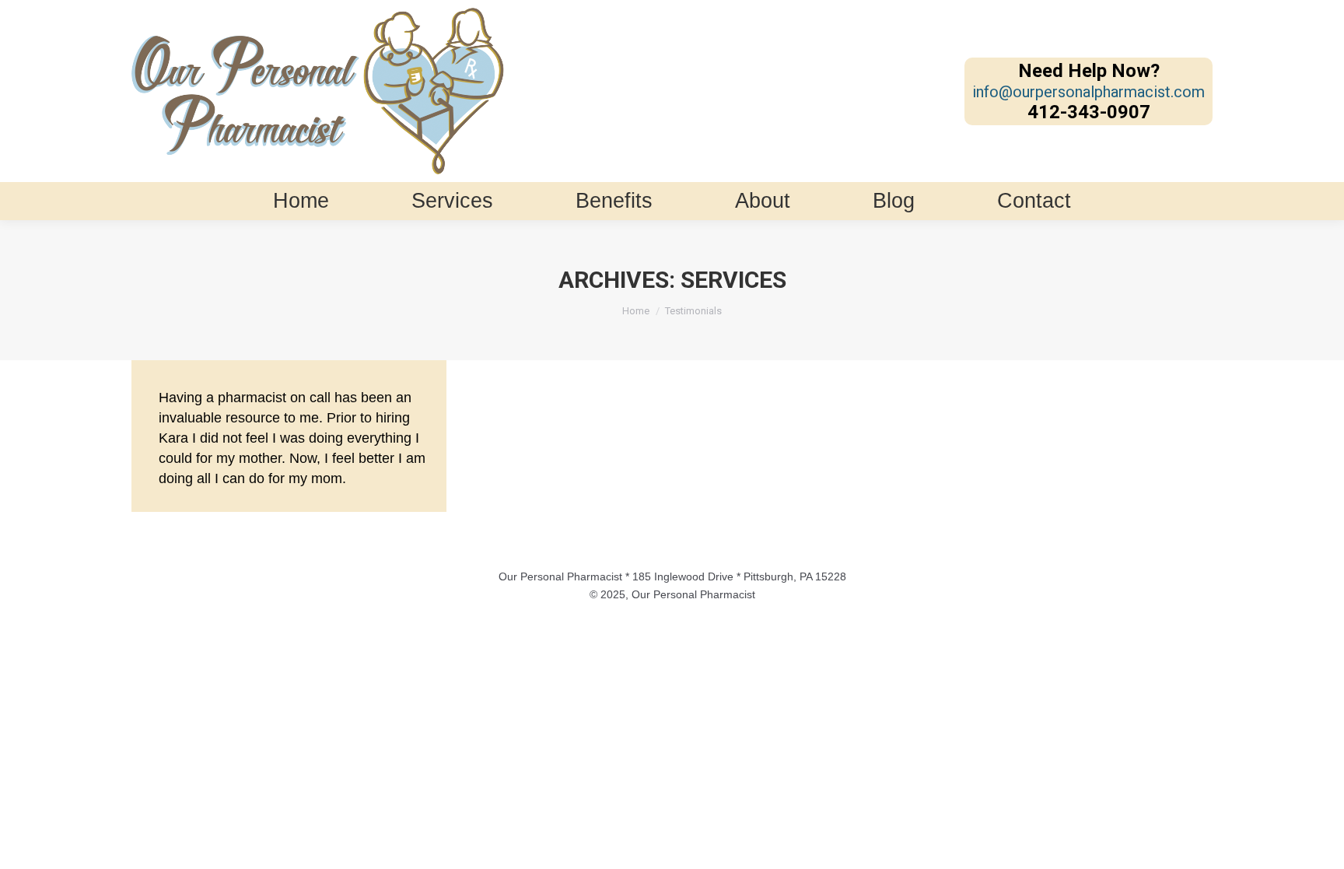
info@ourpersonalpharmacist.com (1088, 91)
